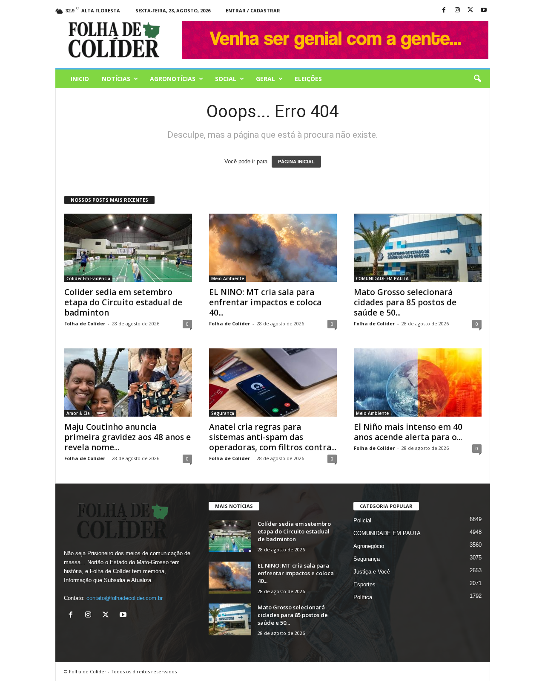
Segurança (222, 413)
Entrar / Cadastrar (253, 10)
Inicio (80, 79)
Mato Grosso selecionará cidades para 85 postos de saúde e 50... (405, 302)
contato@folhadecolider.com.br (124, 598)
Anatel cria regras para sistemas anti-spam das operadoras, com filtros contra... (272, 437)
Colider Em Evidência (88, 278)
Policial (362, 520)
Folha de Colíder (84, 323)
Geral (265, 79)
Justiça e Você (371, 571)
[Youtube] (484, 10)
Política (362, 597)
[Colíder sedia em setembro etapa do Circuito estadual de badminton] (128, 248)
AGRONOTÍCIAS (172, 79)
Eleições (308, 79)
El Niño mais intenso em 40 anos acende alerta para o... (408, 432)
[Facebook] (444, 10)
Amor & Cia (78, 413)
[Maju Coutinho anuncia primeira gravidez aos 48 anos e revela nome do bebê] (128, 382)
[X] (470, 10)
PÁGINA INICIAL (296, 161)
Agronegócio (368, 546)
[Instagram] (457, 10)
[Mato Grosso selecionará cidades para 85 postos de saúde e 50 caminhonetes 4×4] (418, 248)
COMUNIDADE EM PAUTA (382, 278)
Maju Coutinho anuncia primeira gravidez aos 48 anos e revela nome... (127, 437)
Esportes (364, 584)
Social (225, 79)
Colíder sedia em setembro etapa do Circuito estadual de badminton (123, 302)
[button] (477, 79)
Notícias (116, 79)
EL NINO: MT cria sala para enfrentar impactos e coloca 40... (265, 302)
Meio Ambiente (227, 278)
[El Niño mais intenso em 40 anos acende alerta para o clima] (418, 382)
